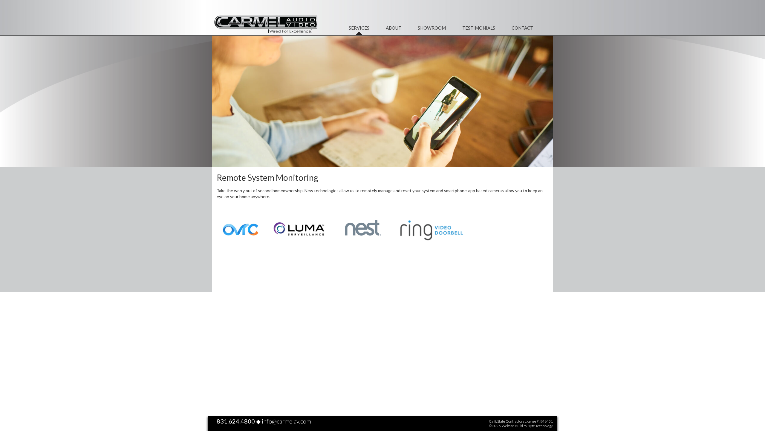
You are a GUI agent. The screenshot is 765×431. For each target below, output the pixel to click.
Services (359, 28)
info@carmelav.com (286, 421)
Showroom (432, 28)
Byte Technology (540, 426)
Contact (522, 28)
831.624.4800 (236, 421)
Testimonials (478, 28)
